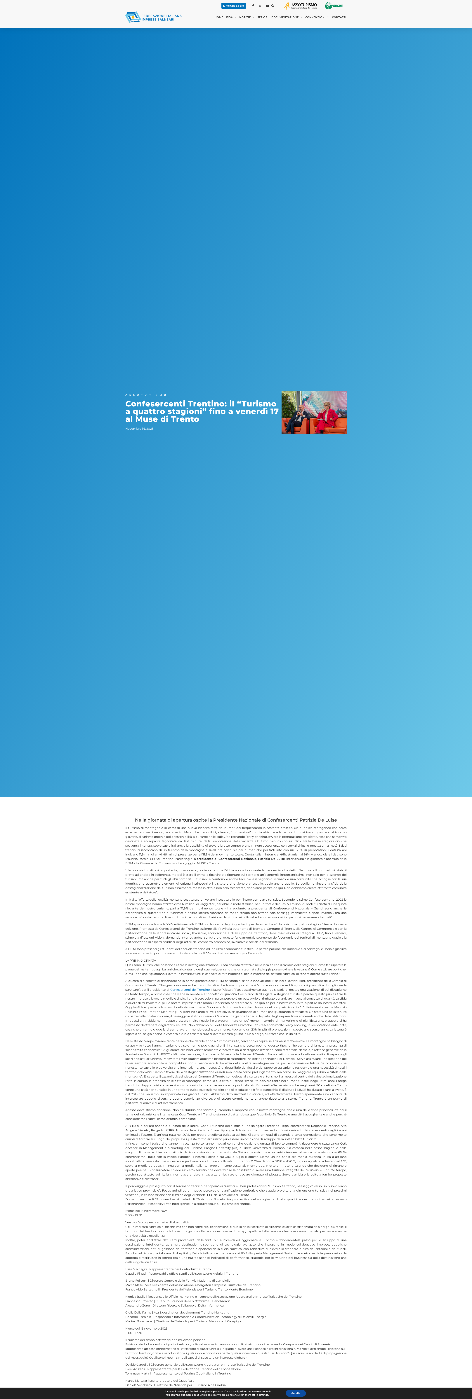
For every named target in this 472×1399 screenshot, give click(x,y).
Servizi (262, 17)
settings (263, 1395)
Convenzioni (315, 17)
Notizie (245, 17)
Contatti (339, 17)
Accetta (295, 1393)
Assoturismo (146, 395)
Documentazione (285, 17)
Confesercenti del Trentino (190, 989)
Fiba (229, 17)
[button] (272, 5)
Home (219, 17)
